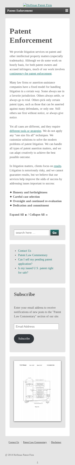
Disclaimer (56, 442)
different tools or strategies (25, 131)
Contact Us (24, 250)
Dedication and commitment (31, 205)
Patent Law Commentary (33, 255)
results (57, 166)
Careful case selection (26, 196)
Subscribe (24, 338)
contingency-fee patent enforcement (31, 73)
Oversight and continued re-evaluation (37, 201)
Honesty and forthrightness (30, 192)
